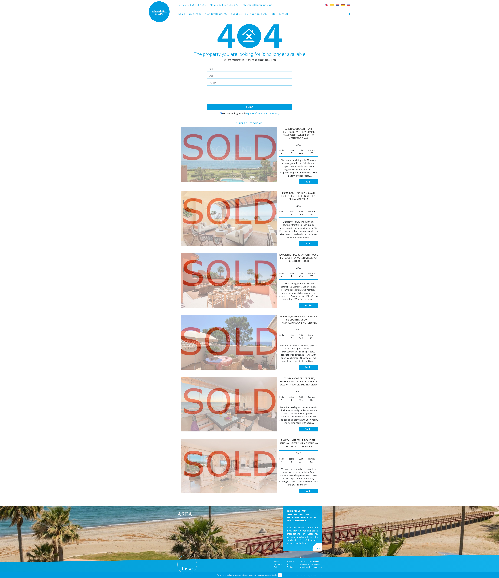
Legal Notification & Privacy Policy (262, 113)
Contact (283, 13)
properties (195, 13)
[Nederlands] (337, 5)
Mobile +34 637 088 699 (224, 5)
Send (249, 106)
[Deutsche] (343, 5)
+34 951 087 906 (312, 561)
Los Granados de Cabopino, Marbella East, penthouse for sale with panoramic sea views (299, 381)
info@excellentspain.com (257, 5)
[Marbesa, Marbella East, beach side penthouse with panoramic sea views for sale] (229, 342)
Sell (275, 567)
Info (273, 13)
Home (181, 13)
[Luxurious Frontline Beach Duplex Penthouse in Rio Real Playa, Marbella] (229, 218)
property (278, 564)
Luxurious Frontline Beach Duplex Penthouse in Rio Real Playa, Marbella (298, 195)
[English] (326, 5)
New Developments (216, 13)
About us (236, 13)
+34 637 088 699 (313, 564)
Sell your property (256, 13)
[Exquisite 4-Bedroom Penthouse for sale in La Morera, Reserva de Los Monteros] (229, 280)
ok (280, 575)
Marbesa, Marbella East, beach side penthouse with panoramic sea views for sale (298, 319)
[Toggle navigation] (349, 14)
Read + (308, 181)
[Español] (332, 5)
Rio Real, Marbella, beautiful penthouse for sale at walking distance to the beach (299, 443)
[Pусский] (348, 5)
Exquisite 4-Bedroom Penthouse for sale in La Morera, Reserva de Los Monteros (298, 257)
